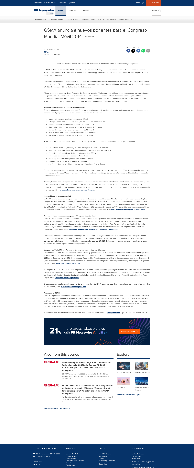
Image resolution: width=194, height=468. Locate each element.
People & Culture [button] (125, 19)
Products (72, 10)
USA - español (88, 36)
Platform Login (136, 456)
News (60, 10)
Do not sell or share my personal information (143, 463)
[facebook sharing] (128, 51)
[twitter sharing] (133, 51)
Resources (38, 3)
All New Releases (138, 454)
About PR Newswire (105, 454)
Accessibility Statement (107, 460)
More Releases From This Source (56, 408)
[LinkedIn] (34, 465)
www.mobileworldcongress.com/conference (76, 190)
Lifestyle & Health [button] (88, 19)
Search (154, 10)
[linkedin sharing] (138, 51)
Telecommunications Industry (142, 389)
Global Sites (103, 464)
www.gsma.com (113, 312)
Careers (101, 458)
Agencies (71, 3)
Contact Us (37, 462)
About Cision (103, 456)
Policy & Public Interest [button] (107, 19)
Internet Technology (124, 372)
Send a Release (153, 3)
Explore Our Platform (73, 454)
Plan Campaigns (71, 456)
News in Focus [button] (40, 19)
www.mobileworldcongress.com (73, 286)
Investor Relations (50, 3)
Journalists (62, 3)
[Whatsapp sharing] (143, 51)
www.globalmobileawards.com (68, 263)
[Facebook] (37, 465)
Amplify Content (71, 465)
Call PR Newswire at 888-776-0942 (48, 454)
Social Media (121, 388)
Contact (85, 10)
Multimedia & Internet (142, 372)
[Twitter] (39, 465)
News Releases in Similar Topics (128, 395)
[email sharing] (148, 51)
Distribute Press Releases (75, 460)
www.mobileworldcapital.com (67, 277)
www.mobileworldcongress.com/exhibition (128, 209)
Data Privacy (136, 458)
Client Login (140, 3)
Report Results (71, 463)
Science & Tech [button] (72, 19)
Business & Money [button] (56, 19)
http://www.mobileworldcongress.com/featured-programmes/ (93, 229)
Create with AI (71, 458)
